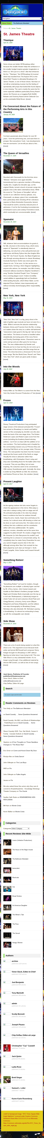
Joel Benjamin (18, 982)
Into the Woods (11, 366)
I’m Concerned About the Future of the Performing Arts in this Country (22, 109)
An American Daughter (19, 905)
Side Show (9, 621)
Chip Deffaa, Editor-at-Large (24, 1035)
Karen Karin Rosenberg (22, 1099)
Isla (13, 887)
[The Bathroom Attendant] (7, 863)
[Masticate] (7, 881)
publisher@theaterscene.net (14, 676)
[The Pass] (7, 928)
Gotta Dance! (19, 756)
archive (15, 961)
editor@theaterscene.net (12, 681)
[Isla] (7, 890)
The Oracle (23, 791)
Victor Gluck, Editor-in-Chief (24, 972)
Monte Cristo (16, 805)
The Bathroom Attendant (21, 23)
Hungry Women (17, 942)
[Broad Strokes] (7, 900)
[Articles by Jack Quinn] (7, 1061)
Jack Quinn (16, 1056)
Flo (10, 768)
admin (14, 1003)
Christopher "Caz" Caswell (23, 1046)
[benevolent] (7, 872)
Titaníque (8, 40)
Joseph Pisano (18, 1025)
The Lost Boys (21, 762)
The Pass (15, 924)
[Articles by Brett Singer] (7, 1082)
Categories (7, 828)
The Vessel (16, 933)
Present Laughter (12, 481)
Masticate (15, 877)
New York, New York (14, 295)
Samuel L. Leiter (18, 1088)
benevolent (16, 868)
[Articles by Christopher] (7, 1050)
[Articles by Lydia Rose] (7, 1071)
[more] (28, 99)
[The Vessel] (7, 937)
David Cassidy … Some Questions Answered (22, 714)
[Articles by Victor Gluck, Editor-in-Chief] (7, 976)
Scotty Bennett (18, 1014)
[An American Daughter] (7, 909)
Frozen (7, 400)
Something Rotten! (13, 560)
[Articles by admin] (7, 1008)
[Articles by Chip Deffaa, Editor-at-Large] (7, 1040)
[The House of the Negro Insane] (7, 853)
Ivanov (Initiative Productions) (22, 840)
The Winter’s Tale (18, 915)
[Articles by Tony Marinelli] (7, 997)
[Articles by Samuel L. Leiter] (7, 1092)
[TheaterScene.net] (22, 10)
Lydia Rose (16, 1067)
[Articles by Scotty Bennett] (7, 1018)
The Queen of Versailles (16, 153)
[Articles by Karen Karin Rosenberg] (7, 1103)
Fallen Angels (21, 774)
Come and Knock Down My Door (25, 750)
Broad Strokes (17, 896)
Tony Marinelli (18, 993)
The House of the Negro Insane (22, 850)
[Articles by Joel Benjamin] (7, 987)
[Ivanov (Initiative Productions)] (7, 844)
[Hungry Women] (7, 946)
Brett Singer (17, 1077)
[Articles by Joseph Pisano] (7, 1029)
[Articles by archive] (7, 965)
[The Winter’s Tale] (7, 918)
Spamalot (8, 219)
